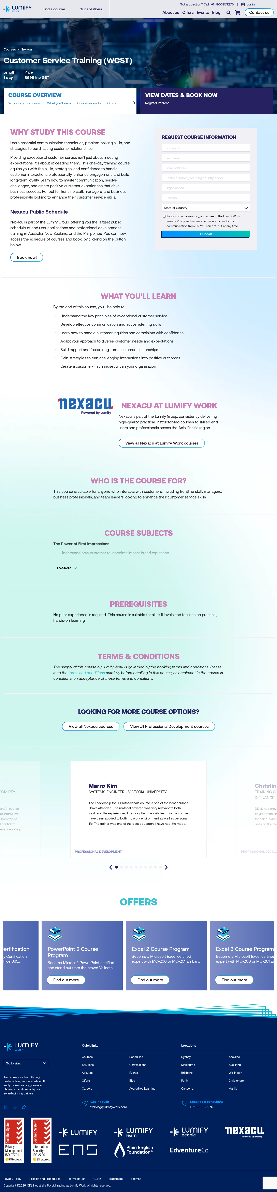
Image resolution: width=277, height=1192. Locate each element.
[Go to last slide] (110, 867)
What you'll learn (59, 103)
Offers (188, 12)
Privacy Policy (12, 1178)
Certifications (137, 1064)
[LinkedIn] (6, 1106)
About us (170, 12)
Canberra (187, 1088)
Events (203, 12)
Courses (10, 49)
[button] (70, 101)
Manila (233, 1088)
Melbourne (188, 1064)
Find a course (53, 9)
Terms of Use (77, 1178)
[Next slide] (134, 102)
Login (250, 4)
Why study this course (24, 103)
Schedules (136, 1057)
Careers (87, 1088)
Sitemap (136, 1178)
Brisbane (187, 1072)
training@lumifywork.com (108, 1107)
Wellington (235, 1072)
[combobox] (6, 1063)
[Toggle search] (229, 12)
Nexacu (26, 49)
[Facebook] (15, 1106)
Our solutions (90, 9)
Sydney (186, 1057)
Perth (184, 1080)
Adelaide (234, 1057)
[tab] (116, 867)
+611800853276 (222, 4)
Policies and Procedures (44, 1178)
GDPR (97, 1178)
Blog (216, 12)
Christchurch (237, 1080)
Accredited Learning (142, 1088)
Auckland (235, 1064)
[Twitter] (23, 1106)
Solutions (88, 1064)
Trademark (116, 1178)
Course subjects (89, 103)
